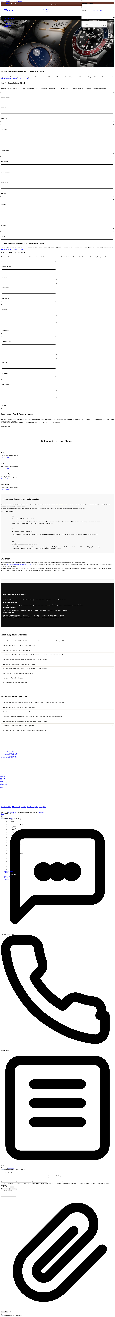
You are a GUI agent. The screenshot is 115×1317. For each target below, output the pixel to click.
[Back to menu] (1, 1169)
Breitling (14, 828)
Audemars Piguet (19, 824)
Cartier (12, 821)
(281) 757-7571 (7, 3)
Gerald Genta (16, 866)
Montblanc (15, 864)
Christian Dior (17, 850)
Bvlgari (13, 839)
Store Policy (30, 807)
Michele (13, 863)
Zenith (12, 848)
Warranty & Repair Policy (19, 807)
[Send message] (1, 1314)
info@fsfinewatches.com (17, 3)
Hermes (13, 840)
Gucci (12, 858)
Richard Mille (17, 868)
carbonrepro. (41, 812)
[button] (57, 877)
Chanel (13, 842)
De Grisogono (17, 845)
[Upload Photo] (57, 1310)
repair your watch (5, 426)
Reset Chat (13, 1188)
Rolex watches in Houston (62, 504)
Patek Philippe (17, 823)
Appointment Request (87, 3)
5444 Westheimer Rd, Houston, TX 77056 (12, 249)
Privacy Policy (42, 807)
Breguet (13, 855)
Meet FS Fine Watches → (7, 511)
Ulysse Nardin (17, 837)
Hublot (13, 832)
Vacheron (14, 826)
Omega (13, 829)
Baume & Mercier (19, 853)
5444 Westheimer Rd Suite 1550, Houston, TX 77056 (15, 78)
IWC (12, 831)
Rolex (12, 820)
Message (84, 10)
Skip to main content (16, 1)
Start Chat (3, 1185)
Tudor (12, 836)
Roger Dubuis (17, 860)
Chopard (14, 847)
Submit (84, 29)
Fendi (12, 856)
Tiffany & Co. (17, 861)
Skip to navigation (6, 1)
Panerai (13, 834)
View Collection (5, 457)
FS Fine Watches (12, 812)
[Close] (24, 1169)
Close (11, 1187)
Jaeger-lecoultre (18, 844)
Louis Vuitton (17, 852)
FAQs (36, 807)
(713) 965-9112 (13, 753)
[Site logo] (48, 11)
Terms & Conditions (6, 807)
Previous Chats (5, 1188)
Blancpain (15, 869)
